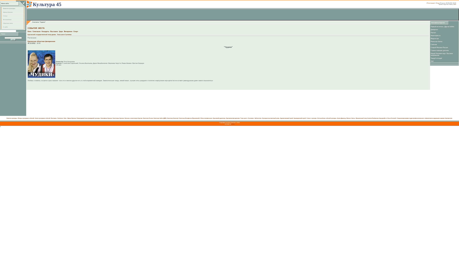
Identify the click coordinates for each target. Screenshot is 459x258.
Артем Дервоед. (341, 118)
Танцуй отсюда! (436, 58)
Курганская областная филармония (41, 41)
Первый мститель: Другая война (442, 26)
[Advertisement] (13, 79)
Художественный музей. (286, 118)
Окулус (433, 32)
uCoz (233, 124)
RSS (455, 4)
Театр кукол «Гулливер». (247, 118)
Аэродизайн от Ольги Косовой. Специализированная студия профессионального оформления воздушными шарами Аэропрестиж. (415, 118)
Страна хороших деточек (440, 50)
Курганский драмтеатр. (219, 118)
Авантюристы (435, 35)
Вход (437, 3)
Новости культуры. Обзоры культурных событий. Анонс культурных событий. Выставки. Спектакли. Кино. (37, 118)
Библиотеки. (258, 118)
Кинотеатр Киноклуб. (173, 118)
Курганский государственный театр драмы (42, 34)
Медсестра (435, 38)
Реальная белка (436, 41)
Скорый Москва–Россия (439, 47)
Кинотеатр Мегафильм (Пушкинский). (189, 118)
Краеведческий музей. (300, 118)
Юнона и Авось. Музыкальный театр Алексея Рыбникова (362, 118)
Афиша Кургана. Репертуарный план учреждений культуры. (83, 118)
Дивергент (434, 29)
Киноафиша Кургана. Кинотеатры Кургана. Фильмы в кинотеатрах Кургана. (122, 118)
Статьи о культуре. (311, 118)
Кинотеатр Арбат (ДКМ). (160, 118)
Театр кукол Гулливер (64, 34)
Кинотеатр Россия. (148, 118)
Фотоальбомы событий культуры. (327, 118)
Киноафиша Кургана (438, 22)
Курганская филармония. (233, 118)
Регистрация (430, 3)
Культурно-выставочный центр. (271, 118)
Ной (432, 61)
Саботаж (434, 44)
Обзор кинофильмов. (206, 118)
